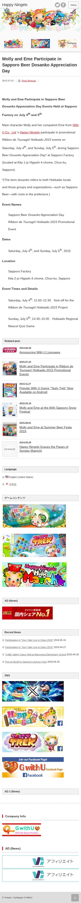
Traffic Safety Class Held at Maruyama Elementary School (35, 654)
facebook (63, 5)
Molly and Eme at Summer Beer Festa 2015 (45, 429)
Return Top (75, 897)
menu (73, 5)
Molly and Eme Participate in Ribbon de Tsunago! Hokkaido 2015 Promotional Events (46, 370)
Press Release (29, 80)
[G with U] (21, 835)
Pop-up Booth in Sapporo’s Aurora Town (26, 661)
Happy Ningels (30, 132)
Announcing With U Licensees (39, 352)
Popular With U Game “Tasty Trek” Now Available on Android (46, 390)
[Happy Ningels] (18, 5)
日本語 (12, 484)
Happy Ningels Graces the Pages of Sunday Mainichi (43, 448)
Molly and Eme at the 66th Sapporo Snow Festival (47, 409)
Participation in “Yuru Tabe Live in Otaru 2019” (29, 640)
